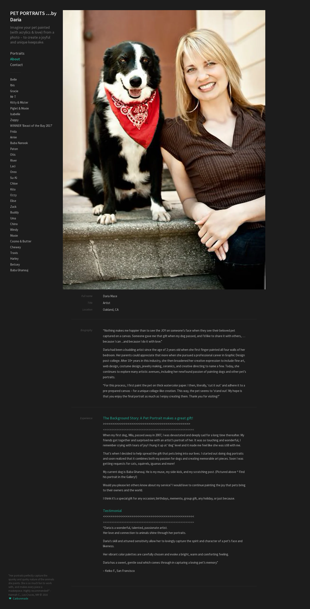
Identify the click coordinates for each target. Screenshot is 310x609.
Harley (14, 258)
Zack (13, 206)
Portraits (17, 53)
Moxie (14, 235)
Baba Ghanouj (19, 270)
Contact (16, 64)
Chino (14, 224)
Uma (13, 218)
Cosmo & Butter (20, 241)
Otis (13, 154)
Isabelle (15, 114)
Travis (14, 253)
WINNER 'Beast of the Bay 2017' (31, 125)
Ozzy (13, 195)
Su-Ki (13, 178)
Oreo (13, 172)
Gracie (14, 91)
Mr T (13, 97)
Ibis (12, 85)
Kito (13, 189)
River (13, 160)
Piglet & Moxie (19, 108)
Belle (13, 79)
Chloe (14, 183)
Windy (14, 229)
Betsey (15, 264)
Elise (13, 201)
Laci (12, 166)
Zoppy (14, 120)
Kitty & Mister (19, 102)
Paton (14, 149)
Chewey (15, 247)
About (15, 59)
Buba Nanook (19, 143)
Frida (13, 131)
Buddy (14, 212)
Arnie (13, 137)
